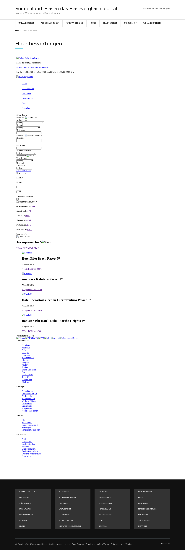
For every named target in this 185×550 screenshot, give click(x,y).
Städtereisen (110, 23)
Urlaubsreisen (26, 23)
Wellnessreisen (152, 23)
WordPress (129, 544)
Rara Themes (104, 544)
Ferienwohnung (75, 23)
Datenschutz (164, 544)
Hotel (93, 23)
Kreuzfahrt (130, 23)
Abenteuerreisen (50, 23)
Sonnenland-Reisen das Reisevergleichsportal (66, 8)
